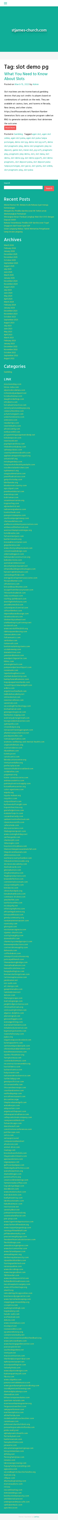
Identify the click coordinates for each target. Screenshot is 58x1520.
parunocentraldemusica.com (17, 1382)
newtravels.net (11, 441)
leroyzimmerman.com (14, 1451)
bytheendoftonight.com (15, 804)
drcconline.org (10, 1099)
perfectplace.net (12, 765)
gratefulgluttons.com (14, 810)
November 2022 (10, 349)
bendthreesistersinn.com (15, 1051)
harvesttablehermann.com (16, 572)
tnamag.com (9, 1150)
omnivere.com (10, 420)
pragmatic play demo (19, 154)
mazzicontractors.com (14, 1355)
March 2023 (9, 337)
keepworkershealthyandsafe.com (19, 464)
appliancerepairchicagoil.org (17, 455)
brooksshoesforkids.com (15, 1153)
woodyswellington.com (15, 1364)
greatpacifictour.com (14, 1081)
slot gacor (26, 166)
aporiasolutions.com (13, 1159)
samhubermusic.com (13, 1505)
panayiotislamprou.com (15, 515)
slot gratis (37, 166)
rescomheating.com (13, 1490)
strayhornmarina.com (13, 873)
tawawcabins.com (12, 634)
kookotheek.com (12, 512)
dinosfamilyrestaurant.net (16, 566)
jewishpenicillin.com (13, 736)
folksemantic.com (12, 637)
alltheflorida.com (12, 1415)
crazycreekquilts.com (14, 885)
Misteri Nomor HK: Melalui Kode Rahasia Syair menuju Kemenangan (26, 206)
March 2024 (9, 302)
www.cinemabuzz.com (14, 1323)
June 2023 (8, 328)
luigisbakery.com (11, 1311)
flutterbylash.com (12, 1436)
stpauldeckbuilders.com (15, 1260)
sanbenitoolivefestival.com (16, 819)
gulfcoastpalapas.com (14, 1165)
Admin (36, 84)
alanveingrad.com (12, 1016)
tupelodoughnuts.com (14, 673)
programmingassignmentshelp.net (19, 435)
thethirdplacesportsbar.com (17, 1358)
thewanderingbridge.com (15, 962)
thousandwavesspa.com (15, 1087)
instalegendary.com (13, 461)
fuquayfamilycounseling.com (17, 1466)
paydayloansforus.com (14, 443)
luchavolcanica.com (13, 1069)
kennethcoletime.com (14, 968)
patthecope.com (12, 1132)
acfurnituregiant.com (14, 414)
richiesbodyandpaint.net (15, 393)
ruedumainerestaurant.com (16, 920)
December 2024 (10, 281)
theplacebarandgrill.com (15, 1102)
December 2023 (10, 311)
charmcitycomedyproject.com (18, 941)
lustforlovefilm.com (13, 902)
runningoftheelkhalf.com (15, 1230)
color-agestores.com (14, 789)
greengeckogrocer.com (15, 712)
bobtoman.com (11, 497)
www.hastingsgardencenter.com (19, 1344)
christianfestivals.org (13, 1007)
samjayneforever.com (14, 1409)
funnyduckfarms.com (13, 1442)
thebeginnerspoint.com (15, 831)
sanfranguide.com (12, 837)
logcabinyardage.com (14, 1186)
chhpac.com (9, 1478)
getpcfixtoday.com (13, 479)
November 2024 (11, 284)
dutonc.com (9, 995)
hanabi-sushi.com (12, 1314)
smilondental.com (12, 697)
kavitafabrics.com (12, 1066)
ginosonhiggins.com (13, 1019)
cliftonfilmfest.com (13, 610)
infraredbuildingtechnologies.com (19, 569)
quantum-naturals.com (14, 1400)
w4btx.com (9, 688)
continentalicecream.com (16, 882)
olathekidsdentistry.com (15, 676)
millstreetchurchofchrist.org (17, 1424)
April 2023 (8, 334)
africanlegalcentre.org (14, 911)
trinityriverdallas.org (13, 762)
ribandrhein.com (11, 750)
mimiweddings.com (13, 1493)
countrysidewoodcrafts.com (17, 452)
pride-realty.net (11, 1430)
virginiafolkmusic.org (13, 745)
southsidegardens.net (14, 1350)
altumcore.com (11, 1144)
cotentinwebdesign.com (15, 551)
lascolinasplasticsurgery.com (17, 1284)
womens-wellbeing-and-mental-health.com (24, 742)
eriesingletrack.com (13, 664)
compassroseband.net (14, 1141)
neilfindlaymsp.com (13, 1093)
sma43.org (8, 1290)
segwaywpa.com (11, 1162)
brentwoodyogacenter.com (17, 1296)
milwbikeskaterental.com (15, 1028)
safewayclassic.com (13, 449)
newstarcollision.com (14, 700)
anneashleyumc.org (13, 1254)
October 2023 (10, 316)
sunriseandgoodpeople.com (17, 1046)
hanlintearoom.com (13, 1439)
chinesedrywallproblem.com (17, 1049)
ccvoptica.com (11, 1305)
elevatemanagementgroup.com (19, 1448)
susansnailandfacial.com (15, 1215)
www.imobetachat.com (15, 1192)
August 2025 (9, 266)
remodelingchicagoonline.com (18, 1293)
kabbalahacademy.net (14, 694)
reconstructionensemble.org (17, 1063)
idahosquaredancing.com (15, 631)
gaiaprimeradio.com (13, 989)
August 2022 (9, 358)
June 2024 (8, 293)
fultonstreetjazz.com (14, 536)
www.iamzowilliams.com (15, 1341)
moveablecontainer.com (15, 542)
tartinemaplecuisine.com (15, 977)
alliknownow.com (12, 855)
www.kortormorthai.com (15, 1248)
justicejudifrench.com (14, 959)
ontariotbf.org (11, 458)
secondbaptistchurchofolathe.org (20, 1472)
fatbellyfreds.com (12, 1367)
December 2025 (10, 254)
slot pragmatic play (13, 170)
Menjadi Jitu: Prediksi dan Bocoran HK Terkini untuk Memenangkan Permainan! (25, 212)
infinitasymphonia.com (14, 908)
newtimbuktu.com (12, 426)
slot (32, 154)
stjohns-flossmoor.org (14, 1054)
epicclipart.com (11, 488)
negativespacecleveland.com (17, 1040)
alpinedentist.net (12, 506)
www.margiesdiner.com (15, 1272)
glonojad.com (10, 926)
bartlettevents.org (13, 539)
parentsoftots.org (12, 1177)
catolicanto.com (12, 756)
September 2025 (11, 263)
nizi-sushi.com (10, 983)
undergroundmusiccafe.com (17, 1502)
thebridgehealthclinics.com (16, 1168)
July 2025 (8, 269)
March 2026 (9, 245)
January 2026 (9, 251)
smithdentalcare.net (13, 1499)
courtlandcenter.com (14, 1090)
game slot (17, 150)
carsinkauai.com (11, 1421)
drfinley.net (9, 1454)
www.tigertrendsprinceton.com (19, 1221)
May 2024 (8, 296)
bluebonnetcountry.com (15, 485)
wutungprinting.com (13, 1022)
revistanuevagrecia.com (15, 929)
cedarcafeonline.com (14, 411)
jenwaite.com (10, 1445)
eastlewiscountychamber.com (18, 858)
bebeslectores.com (13, 560)
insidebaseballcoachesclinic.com (19, 1418)
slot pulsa (28, 170)
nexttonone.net (11, 1206)
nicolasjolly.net (11, 905)
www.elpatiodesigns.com (15, 1370)
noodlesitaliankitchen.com (16, 467)
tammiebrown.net (12, 992)
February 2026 (10, 248)
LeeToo (36, 1516)
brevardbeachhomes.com (15, 587)
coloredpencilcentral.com (16, 607)
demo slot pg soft (37, 142)
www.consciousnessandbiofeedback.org (23, 1338)
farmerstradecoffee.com (15, 1183)
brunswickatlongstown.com (17, 974)
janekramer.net (11, 980)
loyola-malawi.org (12, 795)
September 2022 (11, 355)
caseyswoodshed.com (14, 1120)
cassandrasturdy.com (13, 816)
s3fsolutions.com (12, 584)
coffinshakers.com (12, 953)
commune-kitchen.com (14, 897)
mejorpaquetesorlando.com (17, 682)
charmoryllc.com (11, 840)
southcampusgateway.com (16, 518)
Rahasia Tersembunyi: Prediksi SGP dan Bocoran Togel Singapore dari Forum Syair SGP (26, 224)
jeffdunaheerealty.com (14, 1233)
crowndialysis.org (12, 727)
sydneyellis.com (11, 724)
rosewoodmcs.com (13, 1329)
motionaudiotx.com (13, 1484)
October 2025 (10, 260)
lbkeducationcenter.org (15, 759)
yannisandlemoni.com (14, 655)
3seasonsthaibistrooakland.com (18, 768)
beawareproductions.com (16, 944)
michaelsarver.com (12, 709)
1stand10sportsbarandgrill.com (18, 685)
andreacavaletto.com (14, 780)
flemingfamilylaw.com (14, 1457)
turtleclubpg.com (12, 1078)
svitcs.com (9, 1135)
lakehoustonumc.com (14, 1201)
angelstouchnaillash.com (15, 691)
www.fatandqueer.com (14, 1251)
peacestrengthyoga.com (15, 1236)
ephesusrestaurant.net (14, 1361)
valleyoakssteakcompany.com (18, 1117)
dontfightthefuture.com (15, 601)
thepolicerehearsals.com (15, 852)
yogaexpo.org (10, 774)
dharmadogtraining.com (15, 1481)
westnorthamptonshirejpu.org (18, 530)
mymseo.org (9, 1475)
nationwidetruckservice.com (17, 1075)
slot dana (40, 154)
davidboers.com (11, 1189)
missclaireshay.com (12, 384)
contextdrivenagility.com (16, 947)
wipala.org (9, 792)
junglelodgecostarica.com (16, 1004)
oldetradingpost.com (14, 554)
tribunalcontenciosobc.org (16, 861)
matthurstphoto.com (14, 1412)
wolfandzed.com (12, 1317)
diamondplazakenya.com (15, 1391)
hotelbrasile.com (12, 533)
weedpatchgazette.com (15, 658)
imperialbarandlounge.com (16, 613)
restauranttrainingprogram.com (18, 730)
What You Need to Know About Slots (26, 76)
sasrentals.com (10, 703)
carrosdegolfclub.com (14, 575)
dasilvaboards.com (12, 867)
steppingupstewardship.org (16, 1302)
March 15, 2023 (22, 84)
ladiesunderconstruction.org (17, 557)
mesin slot (28, 150)
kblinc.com (9, 661)
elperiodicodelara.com (14, 390)
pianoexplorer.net (12, 1347)
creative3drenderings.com (16, 1180)
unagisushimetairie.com (14, 473)
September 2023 (11, 319)
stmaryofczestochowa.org (16, 956)
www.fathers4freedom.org (16, 1224)
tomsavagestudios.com (15, 739)
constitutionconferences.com (18, 1129)
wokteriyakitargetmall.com (17, 718)
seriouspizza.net (11, 1138)
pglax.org (8, 1037)
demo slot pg (21, 142)
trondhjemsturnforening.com (17, 1388)
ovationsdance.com (13, 747)
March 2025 (9, 275)
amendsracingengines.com (16, 1245)
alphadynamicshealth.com (16, 1433)
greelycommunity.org (14, 917)
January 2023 (9, 343)
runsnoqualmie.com (13, 1266)
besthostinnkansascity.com (16, 1496)
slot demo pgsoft (33, 158)
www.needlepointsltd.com (16, 1278)
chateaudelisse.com (13, 521)
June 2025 (8, 272)
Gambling (18, 134)
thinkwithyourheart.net (15, 619)
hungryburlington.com (14, 971)
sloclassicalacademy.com (15, 864)
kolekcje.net (10, 753)
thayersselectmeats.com (15, 1156)
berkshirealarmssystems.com (17, 646)
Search (7, 183)
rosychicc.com (10, 798)
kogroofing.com (11, 503)
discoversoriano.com (13, 828)
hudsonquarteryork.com (15, 1373)
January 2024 (9, 308)
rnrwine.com (9, 1460)
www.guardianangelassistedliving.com (21, 1385)
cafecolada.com (11, 825)
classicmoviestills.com (14, 822)
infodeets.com (11, 402)
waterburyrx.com (12, 1105)
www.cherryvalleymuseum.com (18, 548)
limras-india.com (11, 387)
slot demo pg (17, 158)
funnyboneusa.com (12, 1057)
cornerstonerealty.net (14, 1335)
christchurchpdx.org (13, 891)
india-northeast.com (13, 595)
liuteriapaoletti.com (13, 1043)
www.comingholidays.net (15, 834)
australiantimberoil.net (14, 563)
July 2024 (8, 290)
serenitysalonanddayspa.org (17, 408)
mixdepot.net (10, 1326)
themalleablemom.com (14, 965)
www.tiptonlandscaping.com (17, 1299)
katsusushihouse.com (13, 914)
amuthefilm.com (11, 899)
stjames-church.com (13, 932)
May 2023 (8, 331)
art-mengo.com (11, 986)
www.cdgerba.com (13, 1379)
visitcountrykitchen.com (15, 1010)
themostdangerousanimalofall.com (20, 849)
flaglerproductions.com (15, 876)
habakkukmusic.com (13, 1203)
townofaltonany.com (14, 1034)
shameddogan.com (13, 1174)
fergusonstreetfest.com (15, 1406)
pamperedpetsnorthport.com (18, 667)
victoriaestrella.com (13, 1084)
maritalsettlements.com (15, 1025)
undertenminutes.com (14, 417)
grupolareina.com (12, 545)
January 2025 (9, 278)
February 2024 (10, 305)
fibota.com (9, 1376)
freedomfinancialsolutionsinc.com (19, 1239)
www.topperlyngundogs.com (17, 1227)
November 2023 (10, 313)
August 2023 (9, 322)
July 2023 (8, 325)
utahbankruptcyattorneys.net (18, 622)
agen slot (36, 134)
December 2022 (10, 346)
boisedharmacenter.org (15, 786)
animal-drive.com (12, 1147)
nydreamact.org (11, 470)
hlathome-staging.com (14, 715)
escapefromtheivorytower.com (18, 590)
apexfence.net (11, 1507)
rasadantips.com (11, 423)
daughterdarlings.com (14, 399)
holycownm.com (11, 1072)
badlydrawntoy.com (13, 1198)
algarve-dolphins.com (14, 1013)
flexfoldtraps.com (12, 1242)
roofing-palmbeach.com (15, 598)
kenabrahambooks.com (14, 894)
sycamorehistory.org (13, 1332)
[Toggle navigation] (5, 3)
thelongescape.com (13, 998)
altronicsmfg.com (12, 429)
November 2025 (10, 257)
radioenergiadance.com (15, 509)
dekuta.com (9, 1320)
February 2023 (10, 340)
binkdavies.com (11, 888)
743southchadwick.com (15, 593)
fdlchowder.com (11, 1275)
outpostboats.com (13, 801)
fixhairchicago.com (13, 1123)
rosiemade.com (11, 670)
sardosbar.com (10, 640)
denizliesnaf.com (12, 1126)
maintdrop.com (11, 494)
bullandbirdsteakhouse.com (17, 1281)
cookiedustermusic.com (15, 1060)
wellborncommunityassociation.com (21, 524)
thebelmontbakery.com (15, 446)
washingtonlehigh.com (14, 1308)
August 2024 (9, 287)
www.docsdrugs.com (13, 1269)
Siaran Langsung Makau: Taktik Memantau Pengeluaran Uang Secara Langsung (27, 230)
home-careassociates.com (16, 777)
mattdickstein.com (13, 1195)
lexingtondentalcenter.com (17, 721)
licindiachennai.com (13, 396)
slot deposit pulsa (23, 162)
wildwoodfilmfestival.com (16, 527)
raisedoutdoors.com (13, 616)
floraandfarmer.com (13, 581)
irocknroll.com (10, 625)
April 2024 (8, 299)
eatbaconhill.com (12, 432)
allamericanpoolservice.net (16, 733)
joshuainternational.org (15, 1212)
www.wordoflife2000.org (16, 628)
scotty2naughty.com (13, 935)
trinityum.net (10, 1353)
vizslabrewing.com (12, 649)
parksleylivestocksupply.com (17, 783)
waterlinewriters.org (13, 1171)
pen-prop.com (10, 1218)
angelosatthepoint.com (15, 1111)
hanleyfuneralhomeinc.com (16, 679)
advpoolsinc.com (12, 1108)
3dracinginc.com (11, 843)
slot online (47, 166)
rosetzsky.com (10, 923)
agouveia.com (10, 1469)
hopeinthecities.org (13, 807)
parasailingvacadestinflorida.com (19, 1427)
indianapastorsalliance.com (16, 1114)
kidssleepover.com (12, 438)
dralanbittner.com (12, 652)
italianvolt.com (11, 643)
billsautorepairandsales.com (17, 1397)
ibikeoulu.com (10, 950)
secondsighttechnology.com (17, 706)
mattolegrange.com (13, 1001)
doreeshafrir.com (12, 938)
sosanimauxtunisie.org (14, 500)
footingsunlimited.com (14, 1263)
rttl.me (7, 1487)
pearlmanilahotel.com (14, 491)
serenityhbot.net (12, 1209)
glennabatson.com (12, 870)
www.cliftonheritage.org (15, 1287)
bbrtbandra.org (11, 482)
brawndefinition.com (13, 879)
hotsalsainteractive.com (15, 405)
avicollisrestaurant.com (14, 1096)
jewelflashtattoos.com (14, 476)
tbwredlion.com (11, 1394)
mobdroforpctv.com (13, 813)
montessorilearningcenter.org (18, 1403)
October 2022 (10, 352)
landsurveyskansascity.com (16, 1257)
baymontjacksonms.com (15, 1031)
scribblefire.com (11, 771)
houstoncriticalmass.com (15, 846)
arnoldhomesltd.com (13, 604)
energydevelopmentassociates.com (20, 578)
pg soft (38, 150)
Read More (10, 127)
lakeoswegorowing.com (15, 1463)
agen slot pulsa (18, 138)
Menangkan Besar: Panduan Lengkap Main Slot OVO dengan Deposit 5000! (29, 218)
